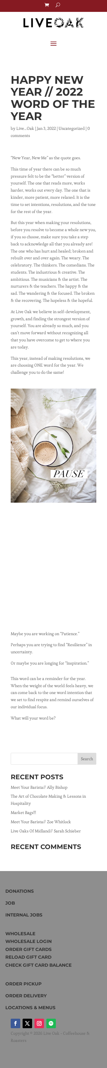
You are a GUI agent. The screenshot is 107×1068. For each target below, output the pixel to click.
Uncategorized (72, 128)
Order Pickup (23, 984)
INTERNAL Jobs (24, 915)
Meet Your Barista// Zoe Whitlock (41, 821)
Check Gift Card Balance (38, 965)
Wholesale (20, 933)
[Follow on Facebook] (15, 1023)
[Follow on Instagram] (39, 1023)
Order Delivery (26, 995)
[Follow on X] (27, 1023)
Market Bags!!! (23, 812)
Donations (19, 891)
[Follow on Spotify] (51, 1023)
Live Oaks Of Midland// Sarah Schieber (46, 831)
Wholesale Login (28, 941)
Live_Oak (25, 128)
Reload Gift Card (28, 957)
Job (10, 903)
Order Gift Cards (28, 949)
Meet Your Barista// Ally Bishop (39, 787)
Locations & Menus (30, 1007)
